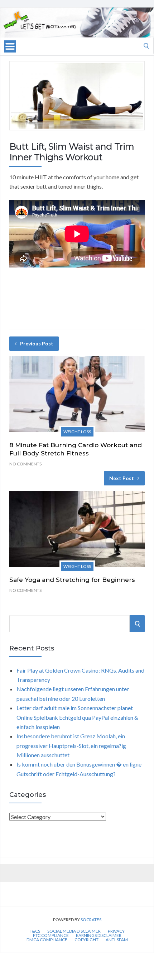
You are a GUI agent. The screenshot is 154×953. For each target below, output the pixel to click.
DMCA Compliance (47, 940)
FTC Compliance (51, 935)
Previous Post (36, 343)
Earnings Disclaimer (98, 935)
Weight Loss (77, 431)
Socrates (91, 919)
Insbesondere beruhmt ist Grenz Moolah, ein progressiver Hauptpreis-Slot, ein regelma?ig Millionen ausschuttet (71, 745)
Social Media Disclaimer (74, 931)
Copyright (86, 940)
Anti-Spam (117, 940)
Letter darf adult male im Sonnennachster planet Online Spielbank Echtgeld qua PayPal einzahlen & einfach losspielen (77, 717)
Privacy (116, 931)
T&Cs (35, 931)
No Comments (25, 463)
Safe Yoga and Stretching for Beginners (72, 579)
